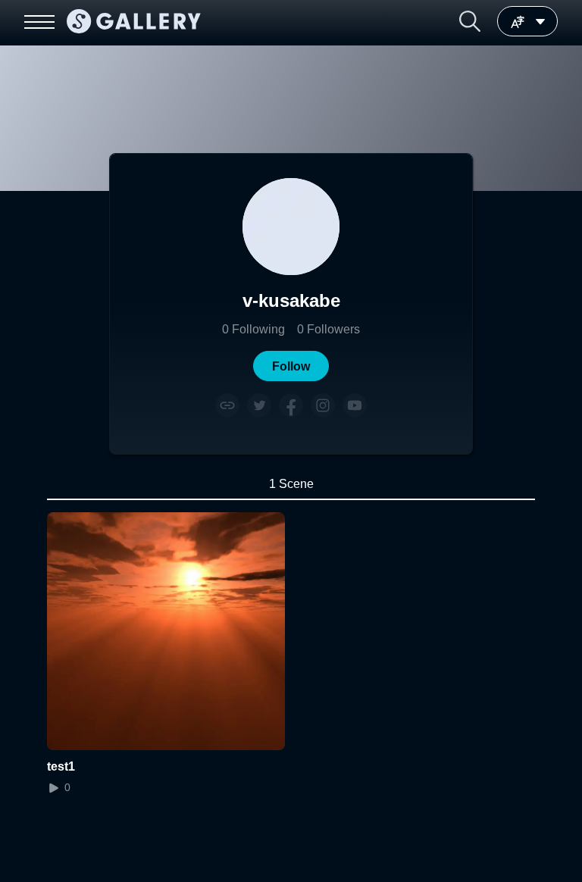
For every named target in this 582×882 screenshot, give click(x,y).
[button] (470, 21)
